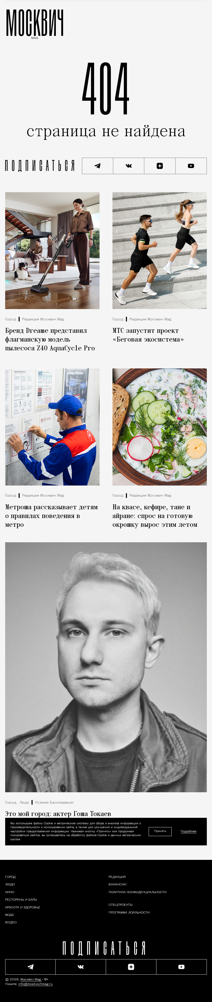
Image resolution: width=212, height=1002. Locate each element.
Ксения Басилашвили (54, 803)
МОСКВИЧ (34, 22)
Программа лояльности (129, 912)
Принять (160, 831)
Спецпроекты (121, 905)
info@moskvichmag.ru (35, 984)
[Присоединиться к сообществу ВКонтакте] (129, 166)
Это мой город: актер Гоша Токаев (58, 814)
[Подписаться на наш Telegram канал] (97, 166)
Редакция (117, 877)
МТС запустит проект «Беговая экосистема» (148, 335)
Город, (11, 803)
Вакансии (117, 884)
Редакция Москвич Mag (43, 319)
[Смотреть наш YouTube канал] (191, 166)
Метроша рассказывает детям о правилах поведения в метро (51, 516)
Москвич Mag (31, 979)
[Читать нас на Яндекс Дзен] (160, 166)
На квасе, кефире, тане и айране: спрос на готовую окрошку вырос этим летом (154, 516)
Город (10, 319)
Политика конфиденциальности (137, 892)
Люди (24, 803)
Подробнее (188, 831)
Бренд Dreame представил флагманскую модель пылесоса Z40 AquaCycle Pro (50, 339)
